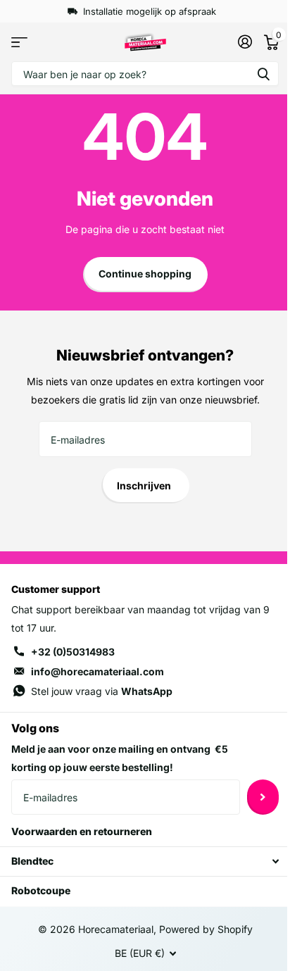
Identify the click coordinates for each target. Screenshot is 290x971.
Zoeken (263, 73)
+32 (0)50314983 (73, 652)
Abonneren (263, 797)
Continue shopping (145, 274)
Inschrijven (145, 485)
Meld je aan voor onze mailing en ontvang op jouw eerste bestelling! (119, 758)
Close (145, 861)
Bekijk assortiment (19, 42)
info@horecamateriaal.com (97, 671)
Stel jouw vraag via (101, 691)
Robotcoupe (40, 890)
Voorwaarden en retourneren (81, 831)
